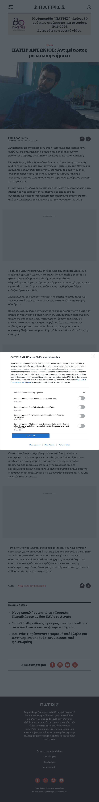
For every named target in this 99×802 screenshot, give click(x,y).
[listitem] (49, 392)
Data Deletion (34, 445)
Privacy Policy (64, 445)
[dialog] (49, 401)
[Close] (94, 357)
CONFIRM (31, 436)
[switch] (81, 398)
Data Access (49, 445)
